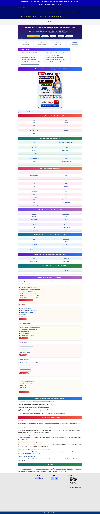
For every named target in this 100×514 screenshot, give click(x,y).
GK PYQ (55, 1)
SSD (34, 133)
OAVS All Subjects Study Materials (27, 335)
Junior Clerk (34, 191)
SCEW (34, 199)
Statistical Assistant (66, 202)
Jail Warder (34, 224)
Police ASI (34, 216)
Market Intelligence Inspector (34, 205)
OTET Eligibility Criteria (25, 352)
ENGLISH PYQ (48, 1)
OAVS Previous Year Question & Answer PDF (29, 295)
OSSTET (66, 125)
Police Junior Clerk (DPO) (66, 227)
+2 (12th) (66, 270)
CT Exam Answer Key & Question (27, 381)
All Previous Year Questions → (26, 300)
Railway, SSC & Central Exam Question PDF (55, 52)
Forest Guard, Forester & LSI (66, 161)
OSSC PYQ (53, 36)
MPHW (34, 161)
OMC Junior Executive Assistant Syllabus (28, 310)
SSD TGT (66, 128)
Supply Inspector (65, 199)
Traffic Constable (34, 222)
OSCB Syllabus (23, 316)
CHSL (34, 180)
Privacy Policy (39, 478)
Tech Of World (22, 8)
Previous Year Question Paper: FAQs (54, 61)
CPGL (66, 180)
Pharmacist (34, 147)
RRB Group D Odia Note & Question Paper (29, 329)
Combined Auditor (34, 175)
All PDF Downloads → (24, 392)
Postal (66, 249)
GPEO (66, 197)
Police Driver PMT (34, 230)
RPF (66, 230)
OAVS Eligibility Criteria (25, 350)
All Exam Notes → (23, 337)
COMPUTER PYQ (64, 1)
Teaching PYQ (69, 36)
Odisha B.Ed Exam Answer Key (26, 383)
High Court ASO (66, 238)
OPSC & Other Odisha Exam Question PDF (30, 63)
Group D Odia (66, 258)
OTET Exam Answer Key (25, 385)
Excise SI (66, 216)
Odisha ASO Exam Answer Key (26, 387)
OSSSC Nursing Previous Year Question (28, 287)
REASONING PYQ (44, 4)
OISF (34, 227)
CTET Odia (66, 130)
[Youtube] (56, 478)
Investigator (65, 186)
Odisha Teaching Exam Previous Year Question (31, 55)
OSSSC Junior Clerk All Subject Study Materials (30, 327)
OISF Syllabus (23, 314)
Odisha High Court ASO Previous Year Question (30, 289)
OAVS (34, 125)
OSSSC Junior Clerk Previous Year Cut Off (29, 362)
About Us (38, 477)
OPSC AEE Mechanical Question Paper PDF (29, 297)
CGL (34, 178)
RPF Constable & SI (34, 261)
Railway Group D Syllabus (25, 308)
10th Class (34, 270)
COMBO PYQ (25, 1)
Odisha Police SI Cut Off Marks (26, 366)
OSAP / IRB (66, 222)
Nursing (34, 163)
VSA (34, 202)
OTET (34, 122)
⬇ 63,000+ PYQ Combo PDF (33, 36)
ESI (66, 183)
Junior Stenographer (34, 153)
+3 (34, 272)
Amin (66, 172)
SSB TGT (34, 128)
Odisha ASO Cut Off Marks (25, 371)
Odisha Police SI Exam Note (25, 331)
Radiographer (34, 145)
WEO (66, 191)
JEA (66, 194)
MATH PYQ (33, 1)
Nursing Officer (66, 147)
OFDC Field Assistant (34, 249)
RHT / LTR (66, 122)
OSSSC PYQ (45, 36)
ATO (34, 186)
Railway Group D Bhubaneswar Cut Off (28, 364)
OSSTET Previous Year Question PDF (27, 291)
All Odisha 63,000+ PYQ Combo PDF (29, 52)
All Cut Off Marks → (24, 373)
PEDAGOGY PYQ (56, 4)
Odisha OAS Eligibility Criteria (26, 348)
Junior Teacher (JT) (34, 130)
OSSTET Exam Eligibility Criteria (26, 346)
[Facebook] (52, 478)
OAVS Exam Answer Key (25, 389)
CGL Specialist (66, 178)
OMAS (66, 241)
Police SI (34, 213)
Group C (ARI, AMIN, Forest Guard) (66, 142)
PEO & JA (34, 150)
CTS (34, 183)
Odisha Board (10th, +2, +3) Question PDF (55, 55)
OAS (34, 241)
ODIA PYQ (40, 1)
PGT (66, 244)
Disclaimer (38, 479)
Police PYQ (61, 36)
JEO (34, 194)
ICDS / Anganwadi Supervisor (34, 155)
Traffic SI (66, 219)
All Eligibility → (23, 354)
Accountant (34, 172)
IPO (34, 188)
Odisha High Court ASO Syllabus (27, 312)
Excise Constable (65, 150)
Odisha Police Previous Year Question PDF (30, 61)
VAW (66, 153)
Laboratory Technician (65, 155)
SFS (66, 158)
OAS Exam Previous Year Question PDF (28, 293)
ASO (34, 238)
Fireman (66, 224)
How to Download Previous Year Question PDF (56, 59)
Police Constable (65, 213)
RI (34, 142)
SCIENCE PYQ (74, 1)
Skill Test (34, 247)
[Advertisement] (26, 492)
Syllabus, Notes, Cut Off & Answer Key (54, 57)
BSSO (66, 175)
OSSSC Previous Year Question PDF (29, 57)
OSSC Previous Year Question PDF (28, 59)
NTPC (34, 258)
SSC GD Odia (66, 261)
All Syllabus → (23, 318)
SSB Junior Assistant (66, 247)
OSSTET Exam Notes (24, 333)
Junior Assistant (66, 145)
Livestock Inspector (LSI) (34, 158)
